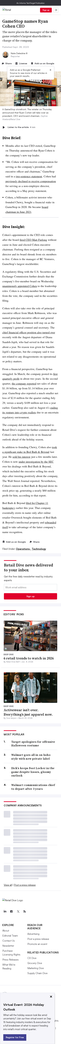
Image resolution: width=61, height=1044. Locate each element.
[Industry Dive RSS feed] (24, 911)
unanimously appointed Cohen (19, 286)
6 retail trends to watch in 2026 (29, 658)
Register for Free (15, 1037)
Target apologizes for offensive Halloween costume (33, 743)
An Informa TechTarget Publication (31, 3)
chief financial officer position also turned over (28, 332)
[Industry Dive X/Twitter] (18, 911)
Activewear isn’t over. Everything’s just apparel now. (28, 712)
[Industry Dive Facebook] (11, 911)
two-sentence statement (29, 176)
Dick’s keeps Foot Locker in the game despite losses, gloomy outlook (32, 771)
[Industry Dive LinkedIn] (5, 911)
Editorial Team (10, 935)
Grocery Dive (34, 963)
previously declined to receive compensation (30, 181)
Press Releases (10, 959)
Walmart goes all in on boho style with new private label (31, 756)
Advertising (33, 933)
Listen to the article (21, 127)
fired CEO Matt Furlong (33, 240)
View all (8, 885)
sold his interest (21, 457)
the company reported (24, 383)
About (5, 930)
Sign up (46, 10)
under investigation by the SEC (36, 461)
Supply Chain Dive (37, 973)
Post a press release (25, 885)
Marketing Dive (35, 968)
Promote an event (37, 944)
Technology (39, 548)
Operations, (23, 548)
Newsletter (8, 945)
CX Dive (31, 958)
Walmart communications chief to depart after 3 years (33, 787)
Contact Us (8, 940)
